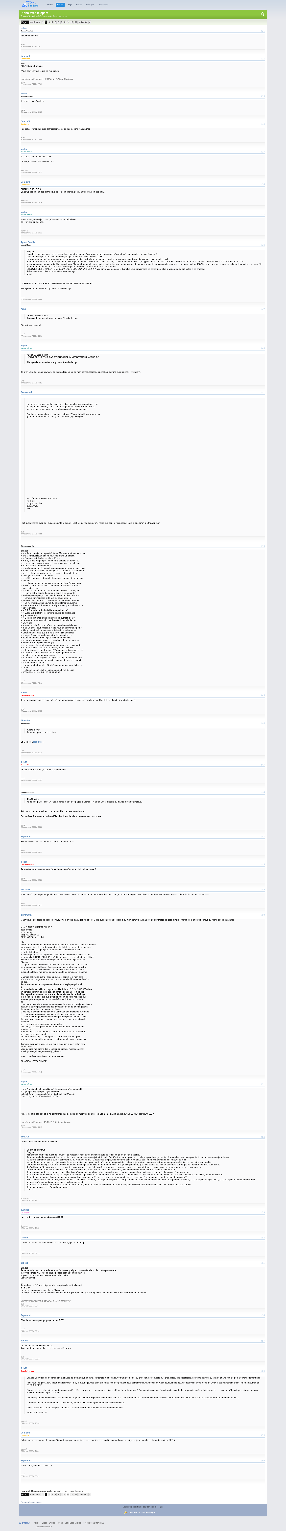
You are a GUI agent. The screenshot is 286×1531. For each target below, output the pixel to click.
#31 (263, 30)
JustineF (25, 1210)
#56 (263, 1315)
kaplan (24, 149)
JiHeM (24, 692)
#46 (263, 792)
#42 (263, 546)
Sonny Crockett (27, 31)
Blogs (70, 5)
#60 (263, 1460)
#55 (263, 1263)
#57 (263, 1340)
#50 (263, 915)
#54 (263, 1237)
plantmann (26, 915)
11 (76, 22)
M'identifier (133, 1512)
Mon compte (103, 5)
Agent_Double (28, 242)
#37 (263, 214)
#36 (263, 184)
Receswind (26, 392)
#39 (263, 309)
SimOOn (25, 1136)
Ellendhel (25, 720)
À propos (79, 1523)
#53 (263, 1212)
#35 (263, 151)
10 (72, 22)
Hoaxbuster (38, 742)
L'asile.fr (26, 1523)
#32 (263, 58)
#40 (263, 348)
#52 (263, 1136)
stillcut (24, 1263)
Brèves (79, 5)
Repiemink (26, 836)
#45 (263, 764)
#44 (263, 723)
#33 (263, 96)
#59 (263, 1435)
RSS (102, 1523)
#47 (263, 836)
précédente (35, 22)
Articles (50, 5)
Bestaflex (25, 889)
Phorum (49, 1527)
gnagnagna (25, 723)
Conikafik (25, 56)
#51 (263, 1084)
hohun (24, 28)
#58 (263, 1371)
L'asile (38, 1527)
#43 (263, 695)
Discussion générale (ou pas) (39, 16)
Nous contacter (92, 1523)
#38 (263, 245)
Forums (60, 5)
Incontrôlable (26, 245)
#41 (263, 392)
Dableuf (24, 1237)
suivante (83, 22)
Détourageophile (27, 546)
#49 (263, 889)
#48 (263, 864)
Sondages (90, 5)
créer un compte (148, 1512)
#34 (263, 124)
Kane (23, 309)
